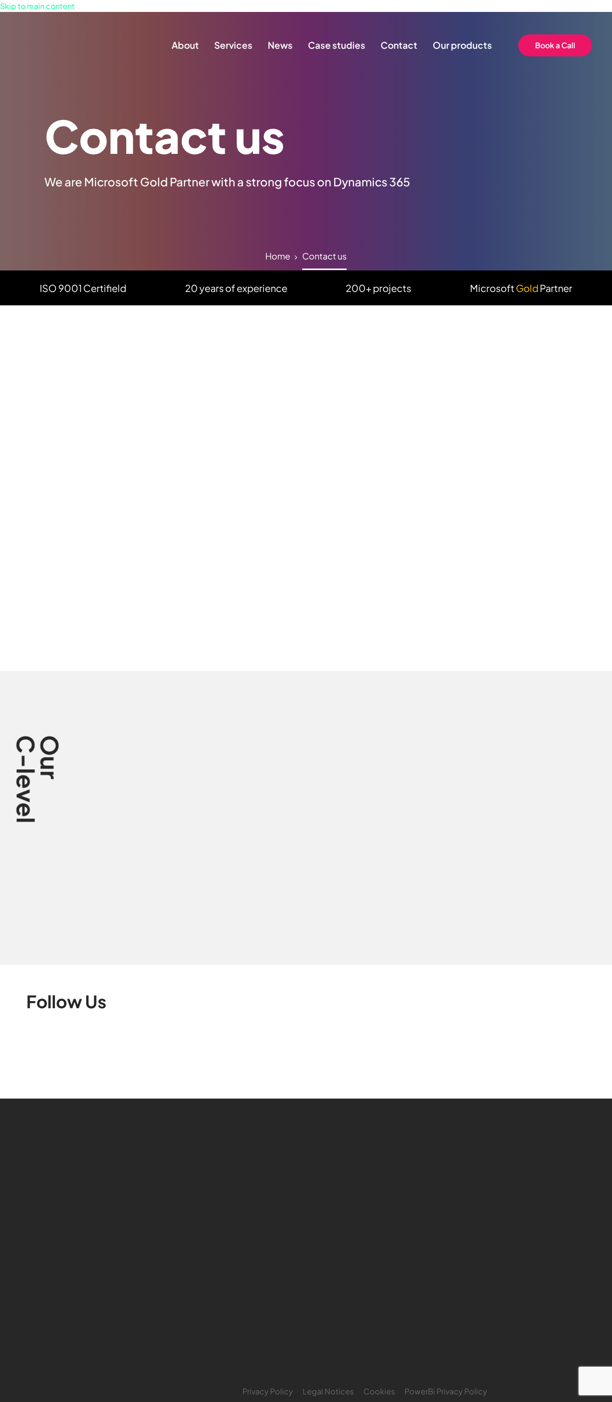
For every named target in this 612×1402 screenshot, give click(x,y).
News (280, 45)
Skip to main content (37, 6)
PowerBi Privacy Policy (445, 1391)
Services (233, 45)
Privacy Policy (267, 1391)
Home (277, 255)
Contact (399, 45)
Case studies (336, 45)
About (185, 45)
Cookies (379, 1391)
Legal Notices (328, 1391)
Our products (462, 45)
